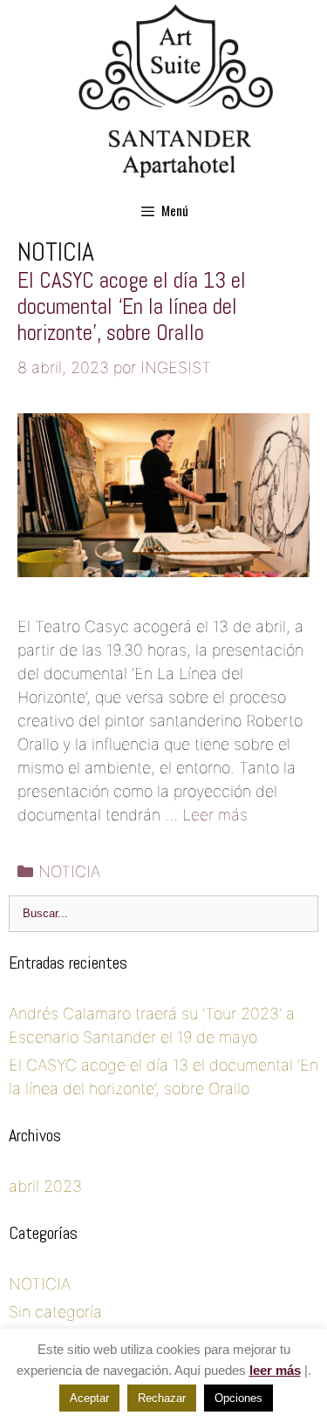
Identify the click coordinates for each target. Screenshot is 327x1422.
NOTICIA (69, 871)
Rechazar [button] (162, 1398)
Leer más (215, 815)
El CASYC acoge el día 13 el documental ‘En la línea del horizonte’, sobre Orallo (131, 306)
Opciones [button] (238, 1398)
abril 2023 (45, 1186)
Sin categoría (55, 1312)
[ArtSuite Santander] (177, 90)
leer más (275, 1370)
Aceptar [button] (89, 1398)
